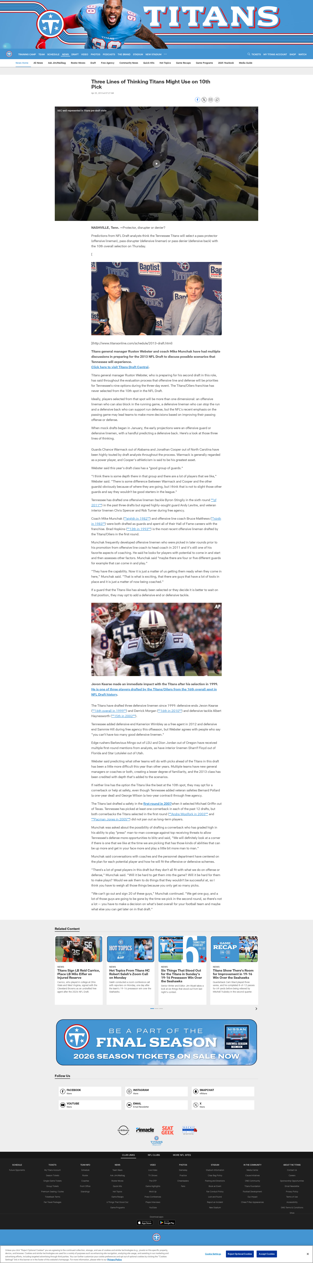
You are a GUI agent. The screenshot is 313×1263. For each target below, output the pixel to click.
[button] (156, 164)
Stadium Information (215, 1170)
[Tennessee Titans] (156, 1237)
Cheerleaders (183, 1181)
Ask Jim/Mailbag (117, 1175)
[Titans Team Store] (156, 1141)
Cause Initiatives (252, 1175)
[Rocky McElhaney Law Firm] (190, 1130)
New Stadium (215, 1207)
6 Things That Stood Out (117, 1202)
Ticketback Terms (52, 1197)
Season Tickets (52, 1175)
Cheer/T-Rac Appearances (252, 1202)
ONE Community (252, 1181)
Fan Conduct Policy (215, 1191)
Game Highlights (153, 1186)
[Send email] (210, 101)
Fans (183, 1186)
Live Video (152, 1170)
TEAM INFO (85, 1165)
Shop (292, 1213)
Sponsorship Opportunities (292, 1181)
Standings (85, 1191)
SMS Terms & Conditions (292, 1207)
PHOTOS (183, 1165)
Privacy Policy (292, 1191)
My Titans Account (52, 1170)
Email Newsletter (292, 1186)
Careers (292, 1175)
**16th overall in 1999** (109, 711)
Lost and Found (215, 1197)
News (117, 1165)
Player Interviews (153, 1202)
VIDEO (153, 1165)
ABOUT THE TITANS (292, 1165)
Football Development (252, 1191)
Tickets (52, 1165)
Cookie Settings (213, 1254)
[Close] (307, 1253)
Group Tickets (52, 1186)
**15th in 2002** (123, 716)
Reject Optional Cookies (240, 1254)
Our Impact (252, 1197)
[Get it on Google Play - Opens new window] (167, 1224)
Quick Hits (117, 1186)
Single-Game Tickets (52, 1181)
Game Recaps (118, 1197)
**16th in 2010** (170, 711)
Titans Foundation (252, 1186)
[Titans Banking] (145, 1130)
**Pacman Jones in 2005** (110, 819)
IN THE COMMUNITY (252, 1165)
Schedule (17, 1165)
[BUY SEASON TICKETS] (156, 1042)
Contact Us (292, 1170)
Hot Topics (117, 1191)
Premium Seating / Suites (52, 1191)
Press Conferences (153, 1197)
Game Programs (117, 1207)
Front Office (85, 1186)
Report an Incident (215, 1202)
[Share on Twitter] (204, 101)
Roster (85, 1175)
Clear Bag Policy (215, 1175)
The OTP (153, 1181)
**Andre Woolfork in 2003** (188, 814)
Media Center (252, 1170)
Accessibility (292, 1202)
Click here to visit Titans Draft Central (120, 367)
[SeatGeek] (167, 1130)
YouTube (153, 1207)
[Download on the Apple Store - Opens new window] (144, 1223)
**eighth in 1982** (137, 518)
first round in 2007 (157, 803)
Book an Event (215, 1186)
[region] (156, 1254)
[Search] (249, 54)
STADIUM (215, 1165)
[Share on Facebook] (197, 101)
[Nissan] (123, 1130)
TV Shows (152, 1175)
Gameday (183, 1170)
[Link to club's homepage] (9, 54)
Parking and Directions (215, 1181)
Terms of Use (292, 1197)
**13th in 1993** (139, 529)
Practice (183, 1175)
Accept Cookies (267, 1254)
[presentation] (257, 1009)
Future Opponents (17, 1170)
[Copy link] (217, 100)
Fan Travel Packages (52, 1202)
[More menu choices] (165, 54)
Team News (117, 1170)
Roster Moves (117, 1181)
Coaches (85, 1181)
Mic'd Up (152, 1191)
